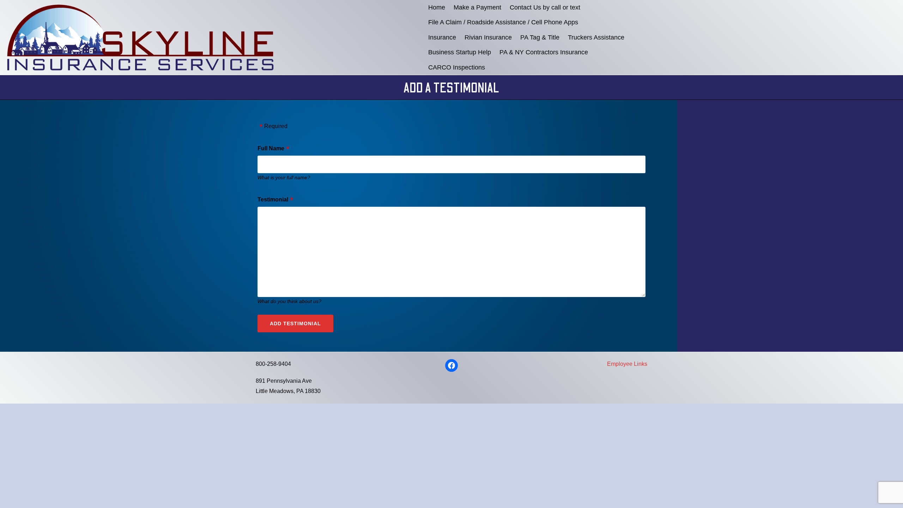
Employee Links (627, 364)
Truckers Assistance (596, 37)
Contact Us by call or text (545, 7)
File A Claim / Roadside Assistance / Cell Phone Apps (503, 22)
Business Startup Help (459, 52)
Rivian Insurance (488, 37)
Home (436, 7)
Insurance (442, 37)
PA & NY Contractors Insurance (543, 52)
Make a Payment (477, 7)
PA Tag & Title (539, 37)
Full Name (270, 148)
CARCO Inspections (456, 67)
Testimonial (272, 199)
